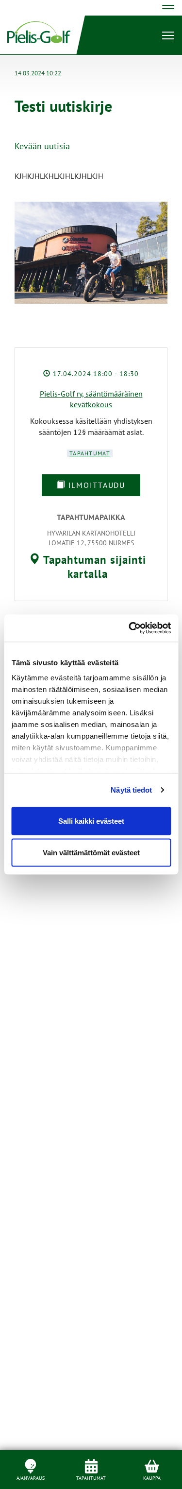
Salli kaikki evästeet (91, 820)
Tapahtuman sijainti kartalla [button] (93, 567)
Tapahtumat (89, 453)
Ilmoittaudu (95, 485)
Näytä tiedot (131, 790)
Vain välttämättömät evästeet (91, 852)
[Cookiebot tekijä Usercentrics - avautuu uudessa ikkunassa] (129, 628)
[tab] (87, 567)
